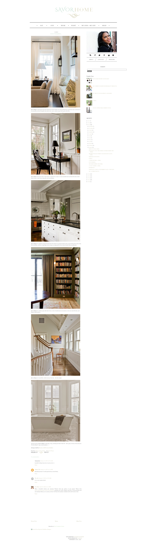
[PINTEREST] (104, 56)
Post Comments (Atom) (59, 526)
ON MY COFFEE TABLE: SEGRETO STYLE (102, 107)
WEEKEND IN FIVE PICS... (94, 156)
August (90, 134)
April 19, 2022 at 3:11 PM (45, 486)
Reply (36, 465)
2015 (89, 124)
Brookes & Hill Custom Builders (46, 447)
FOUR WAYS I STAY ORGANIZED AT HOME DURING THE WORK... (101, 151)
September (91, 132)
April (90, 141)
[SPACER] (33, 27)
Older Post (78, 521)
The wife (37, 478)
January (90, 147)
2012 (89, 177)
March (90, 143)
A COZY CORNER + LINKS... (95, 165)
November (91, 128)
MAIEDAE (79, 538)
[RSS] (89, 56)
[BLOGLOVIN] (114, 56)
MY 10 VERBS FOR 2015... (94, 171)
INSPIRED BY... (92, 167)
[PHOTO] (101, 53)
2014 (89, 174)
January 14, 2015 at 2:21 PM (47, 469)
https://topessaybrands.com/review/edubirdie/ (44, 490)
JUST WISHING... (92, 162)
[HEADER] (73, 24)
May (90, 139)
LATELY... (95, 100)
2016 (89, 122)
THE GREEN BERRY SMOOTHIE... (96, 163)
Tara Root (37, 486)
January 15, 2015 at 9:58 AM (45, 478)
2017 (89, 120)
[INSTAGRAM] (109, 56)
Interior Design (50, 450)
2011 (89, 179)
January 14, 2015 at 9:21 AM (46, 461)
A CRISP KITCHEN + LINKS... (95, 160)
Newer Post (34, 521)
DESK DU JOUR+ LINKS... (94, 149)
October (90, 130)
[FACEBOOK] (95, 56)
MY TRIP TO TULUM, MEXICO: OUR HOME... (102, 93)
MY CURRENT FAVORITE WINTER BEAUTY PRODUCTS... (105, 86)
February (91, 145)
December (91, 126)
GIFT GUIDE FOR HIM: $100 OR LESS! (101, 78)
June (90, 137)
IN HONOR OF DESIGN (79, 536)
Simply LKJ (37, 469)
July (90, 135)
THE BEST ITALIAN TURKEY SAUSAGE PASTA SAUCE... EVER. (101, 154)
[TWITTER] (99, 56)
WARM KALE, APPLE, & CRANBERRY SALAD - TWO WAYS (101, 169)
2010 (89, 181)
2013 (89, 176)
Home (56, 521)
